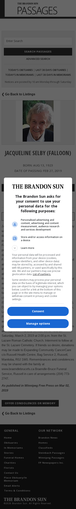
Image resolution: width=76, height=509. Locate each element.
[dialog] (38, 254)
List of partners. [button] (42, 274)
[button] (38, 248)
